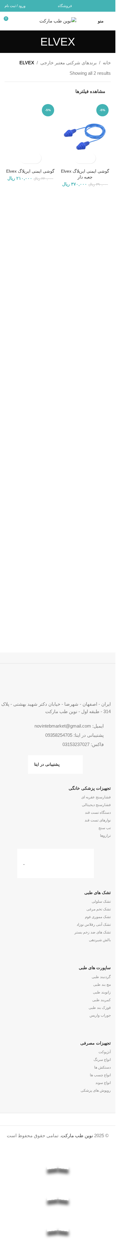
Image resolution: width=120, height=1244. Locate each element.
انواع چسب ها (100, 1075)
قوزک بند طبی (100, 1007)
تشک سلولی (101, 901)
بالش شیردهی (100, 940)
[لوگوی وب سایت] (57, 20)
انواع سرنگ (102, 1059)
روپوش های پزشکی (96, 1090)
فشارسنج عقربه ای (96, 797)
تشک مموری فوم (98, 917)
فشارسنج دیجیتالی (96, 805)
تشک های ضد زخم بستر (92, 932)
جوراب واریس (100, 1015)
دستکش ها (102, 1067)
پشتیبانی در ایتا (47, 764)
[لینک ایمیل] (107, 5)
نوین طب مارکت (77, 1135)
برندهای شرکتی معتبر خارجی (68, 62)
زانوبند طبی (102, 992)
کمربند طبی (101, 1000)
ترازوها (105, 835)
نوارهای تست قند (98, 820)
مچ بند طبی (102, 984)
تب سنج (104, 828)
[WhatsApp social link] (99, 5)
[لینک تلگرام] (91, 5)
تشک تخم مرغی (98, 909)
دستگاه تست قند (98, 812)
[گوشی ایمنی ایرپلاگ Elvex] (30, 134)
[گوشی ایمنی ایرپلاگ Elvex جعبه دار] (85, 134)
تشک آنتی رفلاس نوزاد (94, 924)
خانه (107, 62)
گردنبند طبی (101, 977)
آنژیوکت (104, 1052)
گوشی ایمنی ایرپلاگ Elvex (30, 171)
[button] (90, 158)
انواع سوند (103, 1083)
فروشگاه (65, 6)
